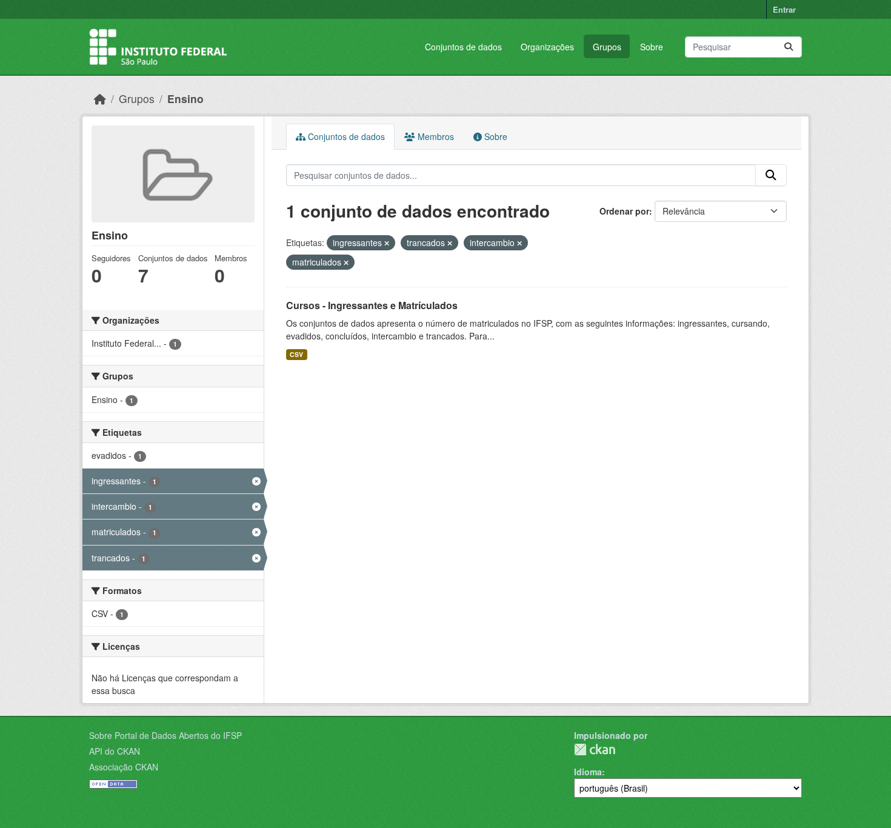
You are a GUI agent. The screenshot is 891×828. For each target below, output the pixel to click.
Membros (434, 136)
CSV (296, 354)
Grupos (607, 47)
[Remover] (386, 243)
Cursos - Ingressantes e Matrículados (372, 305)
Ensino (185, 98)
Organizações (547, 47)
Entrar (784, 9)
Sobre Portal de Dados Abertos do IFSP (165, 735)
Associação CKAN (123, 767)
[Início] (100, 98)
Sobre (651, 47)
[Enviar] (788, 47)
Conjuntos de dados (463, 47)
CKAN (594, 749)
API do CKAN (114, 751)
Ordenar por (624, 211)
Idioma (588, 772)
